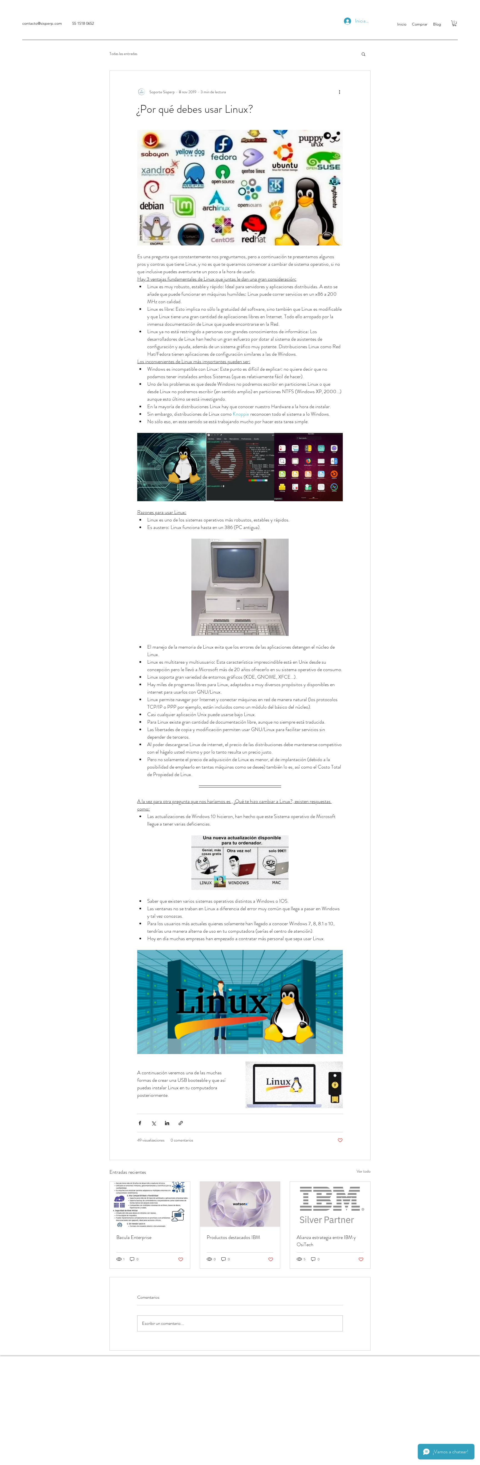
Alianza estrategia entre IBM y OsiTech (326, 1241)
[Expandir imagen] (171, 467)
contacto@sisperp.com (42, 23)
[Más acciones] (339, 92)
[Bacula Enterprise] (150, 1204)
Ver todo (364, 1171)
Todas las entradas (123, 53)
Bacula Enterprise (133, 1237)
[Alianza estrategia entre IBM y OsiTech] (330, 1204)
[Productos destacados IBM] (240, 1204)
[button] (454, 23)
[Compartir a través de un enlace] (180, 1123)
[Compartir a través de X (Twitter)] (153, 1123)
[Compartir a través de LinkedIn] (167, 1123)
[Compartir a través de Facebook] (139, 1123)
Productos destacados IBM (233, 1237)
